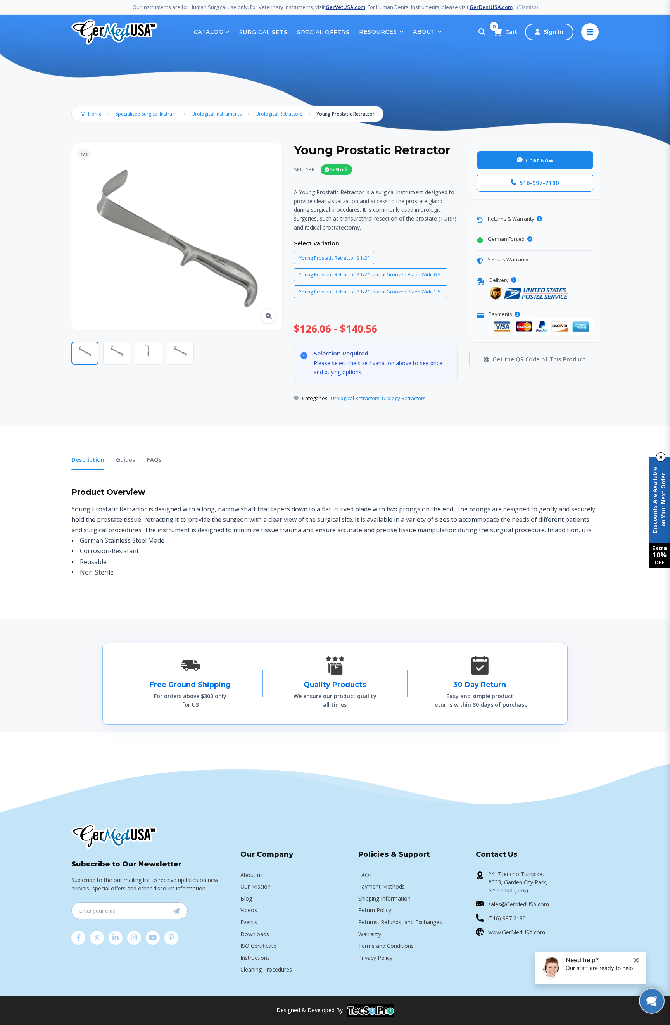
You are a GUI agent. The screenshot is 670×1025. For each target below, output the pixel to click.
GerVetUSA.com (345, 6)
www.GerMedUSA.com (516, 932)
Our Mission (255, 886)
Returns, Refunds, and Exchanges (400, 922)
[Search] (481, 32)
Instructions (255, 957)
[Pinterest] (171, 938)
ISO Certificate (258, 945)
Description (87, 459)
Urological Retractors (279, 113)
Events (248, 922)
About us (251, 874)
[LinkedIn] (116, 938)
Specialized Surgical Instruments (148, 113)
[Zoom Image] (268, 316)
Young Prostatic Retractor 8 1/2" (334, 258)
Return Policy (374, 910)
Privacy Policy (375, 957)
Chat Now (539, 160)
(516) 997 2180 (507, 918)
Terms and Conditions (386, 945)
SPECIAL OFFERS (323, 32)
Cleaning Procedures (266, 969)
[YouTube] (153, 938)
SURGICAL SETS (263, 32)
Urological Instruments (217, 113)
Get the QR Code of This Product (538, 359)
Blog (246, 898)
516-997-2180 (539, 182)
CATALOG (208, 31)
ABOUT (424, 31)
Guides (125, 459)
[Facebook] (78, 938)
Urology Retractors (404, 398)
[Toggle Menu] (590, 32)
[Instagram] (134, 938)
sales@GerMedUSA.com (518, 904)
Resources (378, 31)
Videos (248, 910)
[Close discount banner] (660, 457)
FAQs (154, 459)
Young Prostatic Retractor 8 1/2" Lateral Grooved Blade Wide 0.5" (370, 274)
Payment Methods (381, 886)
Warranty (369, 934)
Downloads (254, 934)
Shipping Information (384, 898)
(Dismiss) (527, 6)
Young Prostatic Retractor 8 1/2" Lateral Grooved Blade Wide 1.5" (370, 291)
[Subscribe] (176, 911)
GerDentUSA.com (491, 6)
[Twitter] (97, 938)
